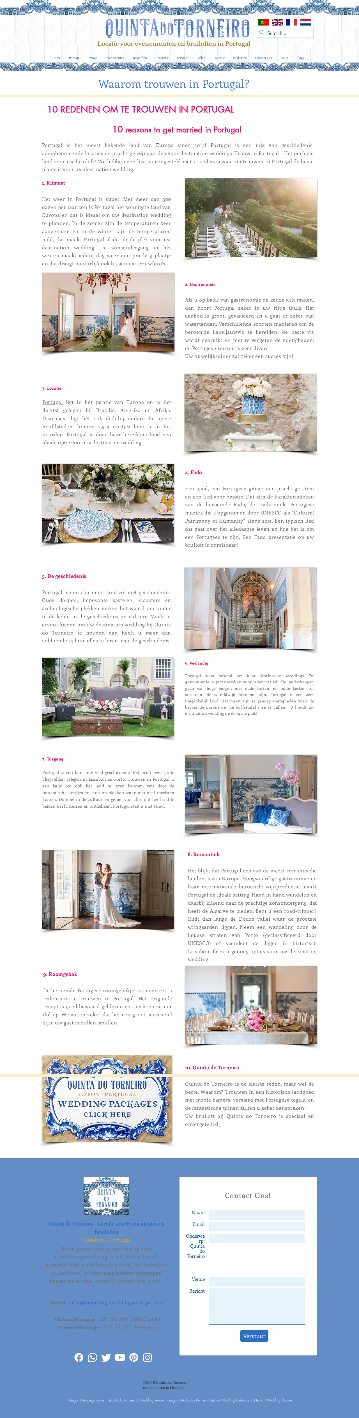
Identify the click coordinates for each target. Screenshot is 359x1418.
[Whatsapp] (92, 1357)
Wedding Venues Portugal (159, 1400)
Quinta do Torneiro (209, 1083)
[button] (300, 58)
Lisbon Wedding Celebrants (232, 1400)
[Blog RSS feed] (310, 44)
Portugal (52, 402)
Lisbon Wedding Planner (274, 1400)
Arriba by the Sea (194, 1400)
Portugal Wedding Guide (85, 1400)
